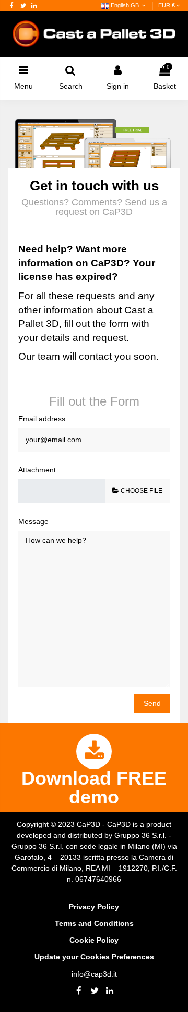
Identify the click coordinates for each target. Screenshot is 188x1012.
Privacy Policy (94, 907)
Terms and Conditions (94, 923)
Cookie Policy (94, 940)
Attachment (37, 470)
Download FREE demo (94, 787)
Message (33, 521)
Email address (41, 418)
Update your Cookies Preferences (94, 957)
